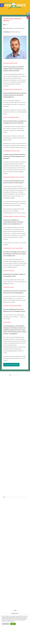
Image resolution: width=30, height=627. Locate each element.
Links (15, 610)
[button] (2, 5)
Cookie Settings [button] (6, 623)
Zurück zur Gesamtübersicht (11, 364)
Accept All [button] (13, 623)
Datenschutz (15, 613)
